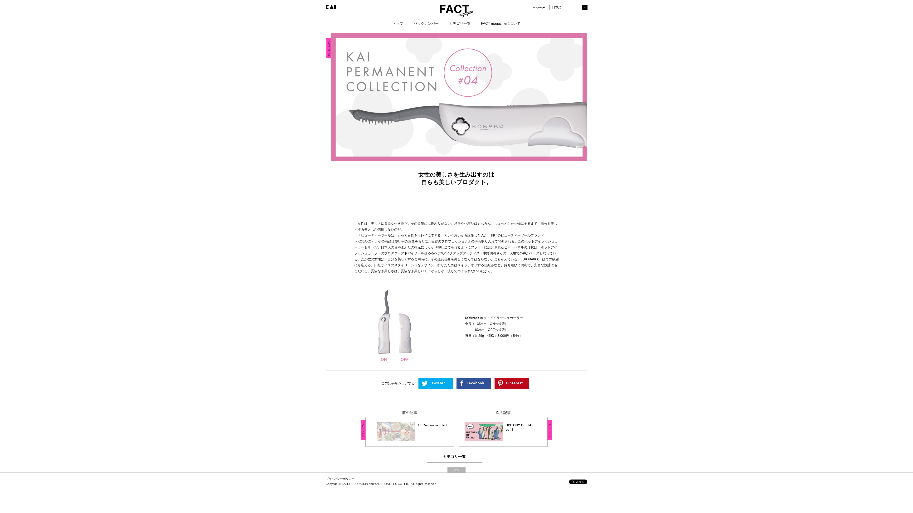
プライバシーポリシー (340, 478)
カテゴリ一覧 (454, 457)
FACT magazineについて (500, 23)
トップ (398, 23)
